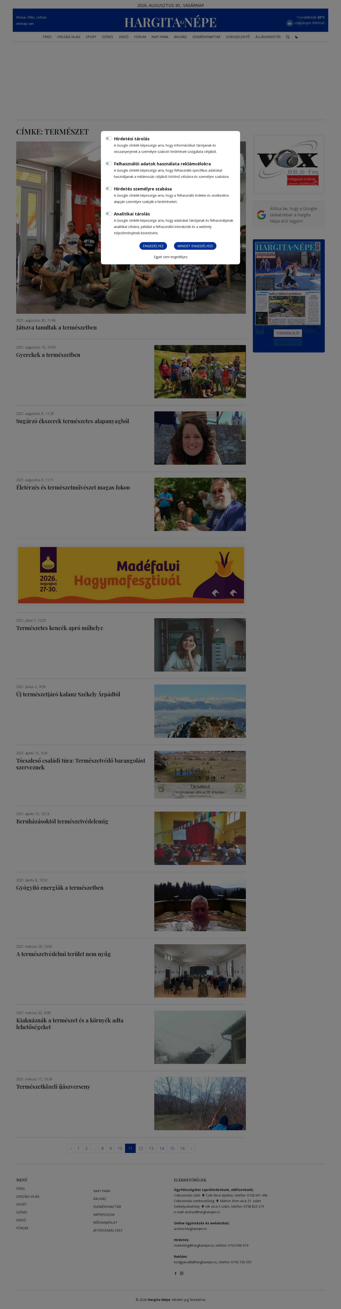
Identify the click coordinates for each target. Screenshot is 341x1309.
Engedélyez (153, 246)
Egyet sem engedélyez (170, 257)
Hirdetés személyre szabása (143, 189)
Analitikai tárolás (132, 214)
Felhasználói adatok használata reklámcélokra (162, 163)
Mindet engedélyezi (195, 246)
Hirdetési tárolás (131, 138)
